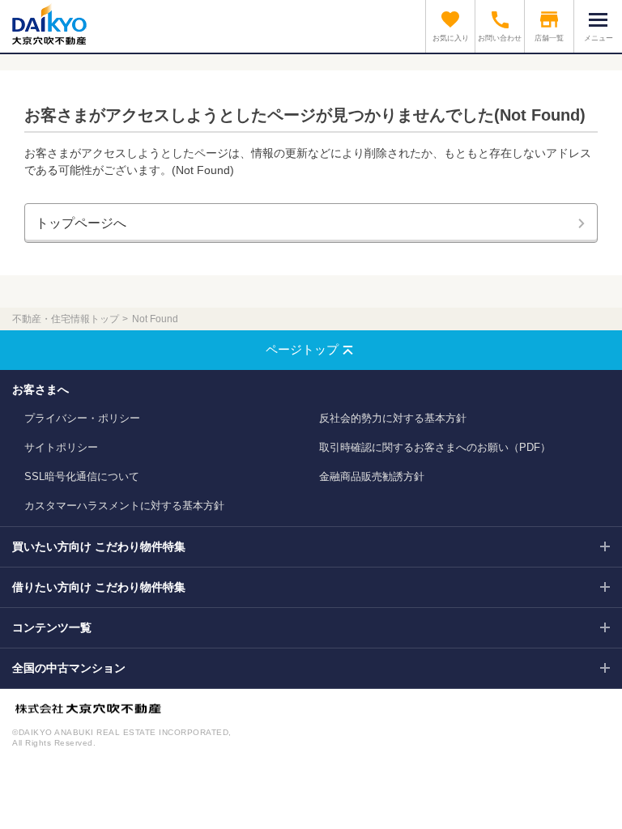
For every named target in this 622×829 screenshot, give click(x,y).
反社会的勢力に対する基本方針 (392, 418)
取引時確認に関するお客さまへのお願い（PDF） (435, 447)
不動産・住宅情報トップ (65, 319)
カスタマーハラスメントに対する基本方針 (124, 506)
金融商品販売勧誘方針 (371, 476)
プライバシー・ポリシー (82, 418)
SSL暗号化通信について (81, 476)
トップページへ (81, 223)
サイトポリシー (61, 447)
